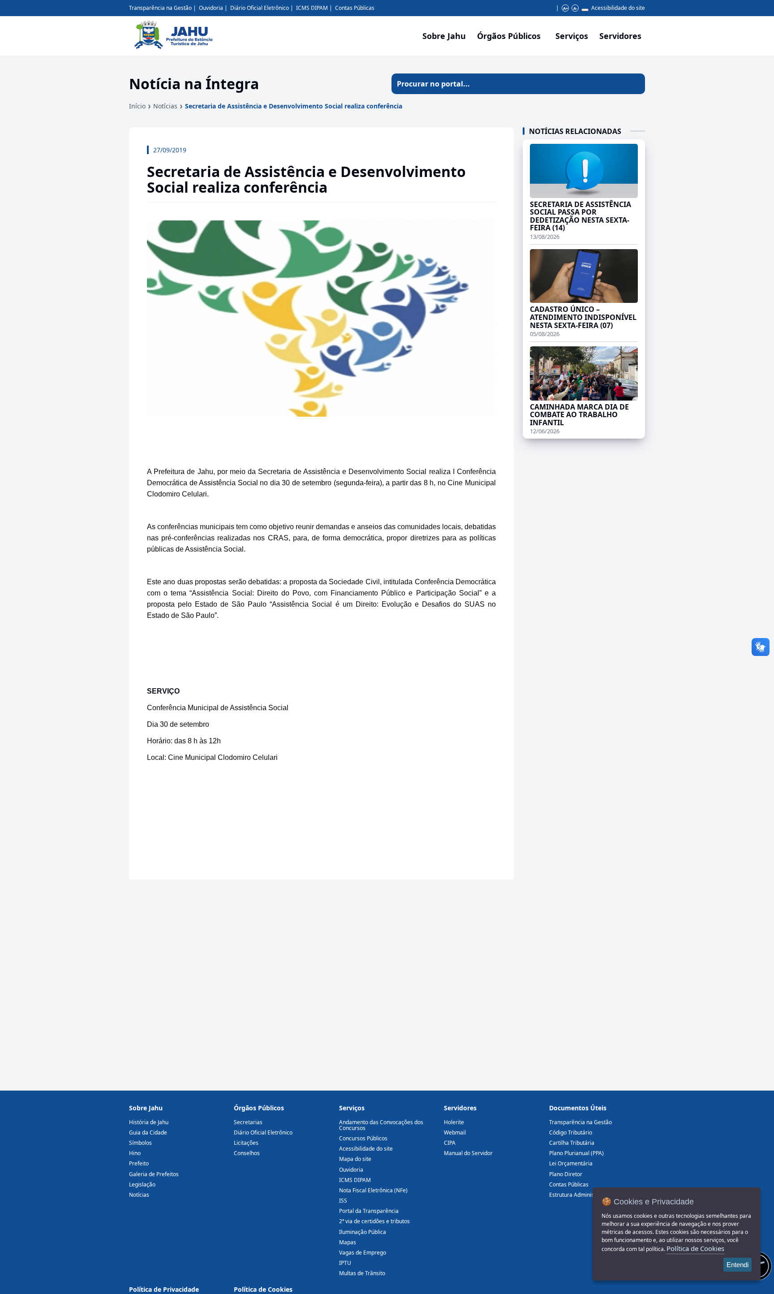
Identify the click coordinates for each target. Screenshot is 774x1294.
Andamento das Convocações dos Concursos (381, 1125)
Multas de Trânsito (362, 1273)
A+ (565, 8)
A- (575, 8)
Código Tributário (570, 1132)
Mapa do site (355, 1159)
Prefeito (139, 1163)
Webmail (455, 1132)
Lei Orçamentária (571, 1163)
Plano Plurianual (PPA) (576, 1153)
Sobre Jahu (444, 35)
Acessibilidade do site (618, 8)
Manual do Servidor (468, 1153)
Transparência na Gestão (160, 8)
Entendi (737, 1264)
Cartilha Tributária (571, 1143)
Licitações (246, 1143)
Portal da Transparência (369, 1211)
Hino (135, 1153)
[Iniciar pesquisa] (634, 83)
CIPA (450, 1143)
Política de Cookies (263, 1289)
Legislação (142, 1184)
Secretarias (248, 1122)
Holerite (454, 1122)
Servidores (460, 1108)
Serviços (571, 35)
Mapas (347, 1242)
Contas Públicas (354, 8)
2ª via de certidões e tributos (374, 1221)
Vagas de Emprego (362, 1252)
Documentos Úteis (577, 1108)
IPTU (345, 1263)
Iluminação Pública (362, 1232)
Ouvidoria (211, 8)
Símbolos (140, 1143)
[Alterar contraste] (585, 10)
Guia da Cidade (148, 1132)
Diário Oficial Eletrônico (259, 8)
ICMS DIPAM (312, 8)
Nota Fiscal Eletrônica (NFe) (373, 1190)
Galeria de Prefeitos (154, 1174)
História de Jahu (148, 1122)
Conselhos (247, 1153)
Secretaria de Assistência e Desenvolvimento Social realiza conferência (293, 106)
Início (137, 106)
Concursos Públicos (363, 1138)
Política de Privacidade (164, 1289)
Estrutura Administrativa (579, 1195)
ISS (343, 1200)
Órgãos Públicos (259, 1108)
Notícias (165, 106)
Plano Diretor (565, 1174)
